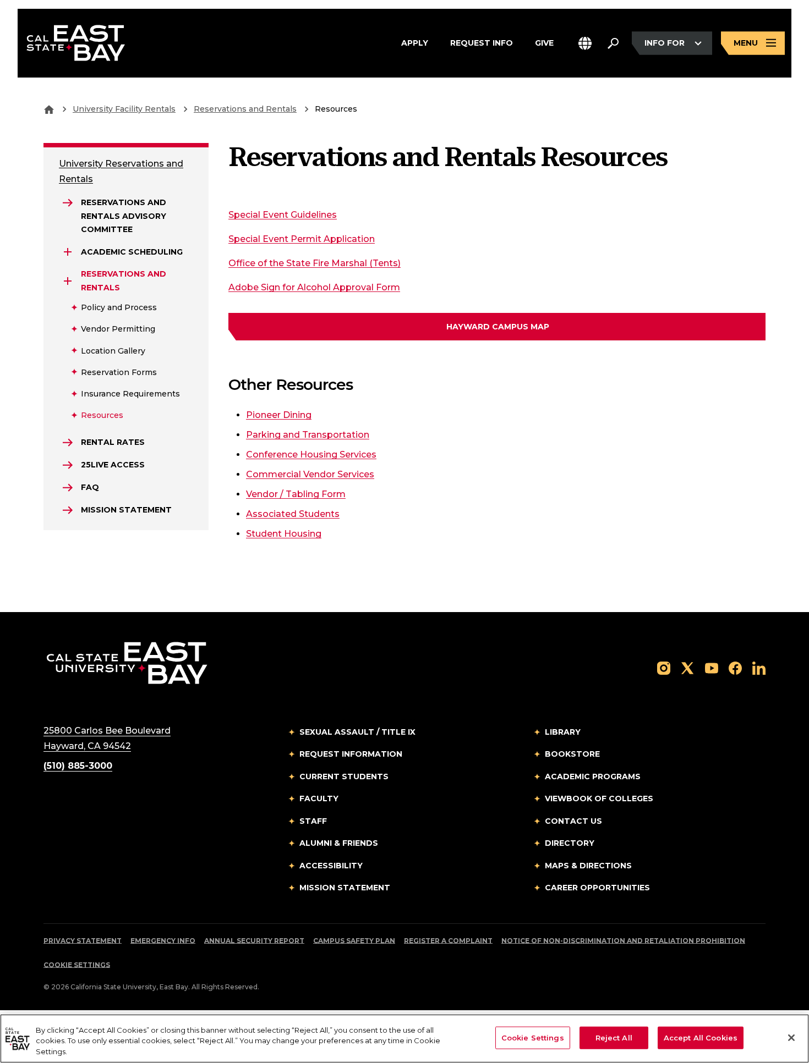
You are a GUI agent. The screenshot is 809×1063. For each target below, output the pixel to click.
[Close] (791, 1038)
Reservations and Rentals (245, 109)
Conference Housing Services (311, 454)
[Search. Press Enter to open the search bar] (613, 43)
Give (544, 42)
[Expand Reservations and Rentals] (68, 281)
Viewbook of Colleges (599, 798)
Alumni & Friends (338, 843)
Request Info (481, 42)
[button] (585, 43)
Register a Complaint (448, 941)
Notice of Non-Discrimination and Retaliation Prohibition (623, 941)
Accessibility (331, 866)
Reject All (613, 1037)
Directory (569, 843)
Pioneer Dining (278, 415)
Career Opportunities (597, 888)
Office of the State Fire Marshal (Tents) (314, 262)
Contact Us (573, 821)
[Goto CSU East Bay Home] (48, 109)
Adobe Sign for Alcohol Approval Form (314, 287)
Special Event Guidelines (282, 215)
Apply (414, 42)
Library (563, 732)
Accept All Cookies (700, 1037)
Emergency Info (162, 941)
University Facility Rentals (124, 109)
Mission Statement (344, 888)
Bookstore (572, 754)
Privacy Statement (82, 941)
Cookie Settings (76, 965)
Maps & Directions (588, 866)
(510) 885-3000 (77, 766)
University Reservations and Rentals (121, 171)
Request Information (350, 754)
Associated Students (293, 514)
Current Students (344, 776)
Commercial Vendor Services (310, 474)
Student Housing (283, 533)
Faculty (318, 798)
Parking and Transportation (307, 434)
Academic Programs (593, 776)
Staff (313, 821)
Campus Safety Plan (354, 941)
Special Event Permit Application (301, 239)
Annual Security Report (254, 941)
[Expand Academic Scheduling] (68, 252)
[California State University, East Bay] (126, 662)
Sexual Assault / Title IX (357, 732)
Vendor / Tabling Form (296, 494)
